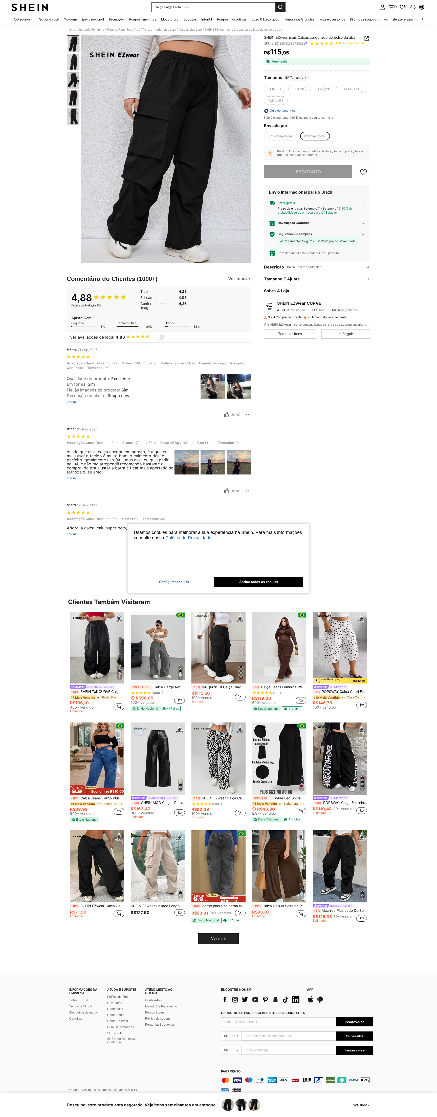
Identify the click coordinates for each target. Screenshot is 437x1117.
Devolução (114, 1003)
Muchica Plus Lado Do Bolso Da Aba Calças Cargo (340, 910)
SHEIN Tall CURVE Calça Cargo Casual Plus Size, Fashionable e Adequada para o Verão (97, 692)
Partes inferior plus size (159, 29)
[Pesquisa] (280, 7)
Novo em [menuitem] (70, 19)
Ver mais (218, 938)
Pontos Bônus (154, 1012)
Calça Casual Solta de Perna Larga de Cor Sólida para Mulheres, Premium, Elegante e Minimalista (279, 906)
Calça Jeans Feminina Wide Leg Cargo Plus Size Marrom (279, 687)
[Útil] (227, 415)
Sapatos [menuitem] (190, 19)
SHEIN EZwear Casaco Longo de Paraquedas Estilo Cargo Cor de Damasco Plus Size (158, 906)
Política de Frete (118, 997)
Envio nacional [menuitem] (93, 19)
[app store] (310, 1002)
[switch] (160, 337)
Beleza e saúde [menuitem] (404, 19)
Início (70, 29)
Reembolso (115, 1009)
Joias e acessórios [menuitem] (332, 19)
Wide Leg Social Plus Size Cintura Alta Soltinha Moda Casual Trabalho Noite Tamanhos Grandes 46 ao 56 (279, 798)
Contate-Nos (154, 1000)
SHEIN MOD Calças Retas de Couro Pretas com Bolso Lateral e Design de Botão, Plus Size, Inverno (158, 803)
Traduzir (72, 402)
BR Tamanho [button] (294, 77)
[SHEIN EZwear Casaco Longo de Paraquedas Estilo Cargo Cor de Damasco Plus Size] (158, 866)
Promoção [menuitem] (116, 19)
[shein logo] (29, 7)
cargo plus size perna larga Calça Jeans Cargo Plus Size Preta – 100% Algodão (219, 906)
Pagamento (231, 1071)
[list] (261, 999)
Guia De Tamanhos (120, 1027)
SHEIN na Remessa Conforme (121, 1040)
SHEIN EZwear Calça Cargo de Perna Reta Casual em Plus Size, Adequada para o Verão (97, 906)
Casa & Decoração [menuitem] (265, 19)
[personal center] (383, 7)
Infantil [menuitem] (206, 19)
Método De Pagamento (161, 1006)
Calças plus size (190, 29)
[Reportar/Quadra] (248, 415)
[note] (145, 708)
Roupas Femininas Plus (123, 29)
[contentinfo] (297, 1080)
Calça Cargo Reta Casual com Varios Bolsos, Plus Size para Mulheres (158, 687)
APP (310, 989)
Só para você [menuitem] (49, 19)
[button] (413, 7)
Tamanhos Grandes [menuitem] (299, 19)
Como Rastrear (117, 1021)
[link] (392, 7)
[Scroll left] (416, 19)
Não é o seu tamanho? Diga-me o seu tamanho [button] (297, 118)
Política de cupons (157, 1018)
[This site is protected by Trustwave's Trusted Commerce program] (225, 1090)
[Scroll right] (422, 19)
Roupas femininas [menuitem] (142, 19)
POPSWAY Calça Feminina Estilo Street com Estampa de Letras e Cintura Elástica (340, 803)
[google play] (320, 1002)
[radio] (274, 89)
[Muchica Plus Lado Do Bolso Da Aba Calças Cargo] (340, 866)
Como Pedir (115, 1015)
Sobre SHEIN (78, 1000)
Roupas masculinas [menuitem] (231, 19)
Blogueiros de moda (83, 1012)
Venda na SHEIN (81, 1006)
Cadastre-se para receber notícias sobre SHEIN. (263, 1013)
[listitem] (97, 663)
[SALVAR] (363, 172)
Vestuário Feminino (90, 29)
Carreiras (75, 1018)
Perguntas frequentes (160, 1024)
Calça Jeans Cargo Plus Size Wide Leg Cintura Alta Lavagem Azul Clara (97, 798)
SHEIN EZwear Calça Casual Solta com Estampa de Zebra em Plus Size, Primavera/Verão (219, 798)
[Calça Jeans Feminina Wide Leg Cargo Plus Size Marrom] (279, 648)
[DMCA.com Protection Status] (236, 1090)
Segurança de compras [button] (295, 234)
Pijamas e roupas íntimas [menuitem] (369, 19)
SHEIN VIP (114, 1033)
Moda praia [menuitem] (170, 19)
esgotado (308, 171)
